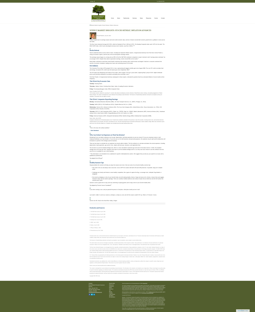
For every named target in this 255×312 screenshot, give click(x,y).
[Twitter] (91, 1)
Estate (110, 287)
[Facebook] (94, 1)
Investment (111, 286)
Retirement (111, 285)
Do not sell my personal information (147, 293)
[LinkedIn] (92, 1)
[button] (119, 18)
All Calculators (112, 297)
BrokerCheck (145, 283)
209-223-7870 (161, 1)
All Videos (111, 295)
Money (110, 291)
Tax (110, 290)
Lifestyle (111, 293)
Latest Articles (112, 294)
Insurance (111, 289)
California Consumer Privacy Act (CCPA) (155, 291)
